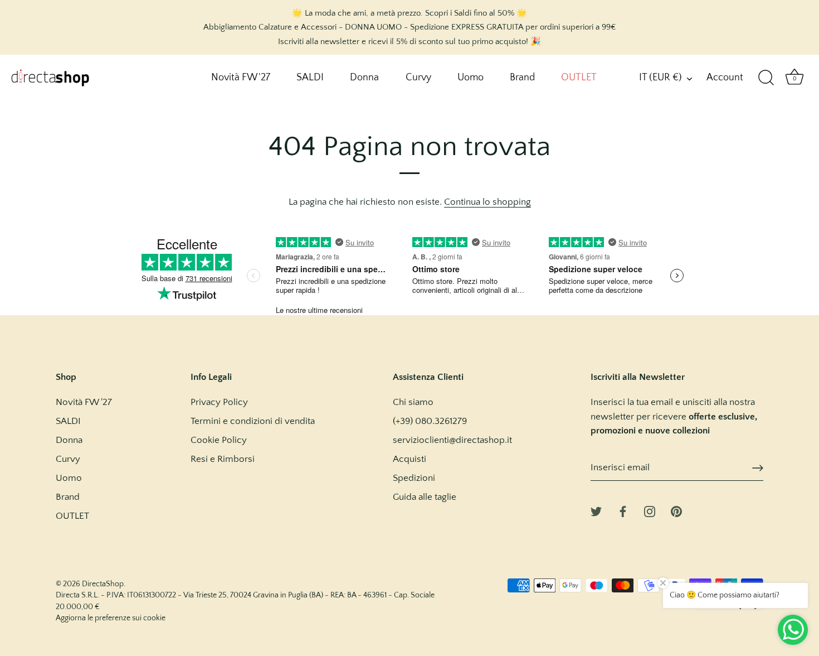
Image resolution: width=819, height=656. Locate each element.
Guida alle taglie (424, 497)
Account (724, 77)
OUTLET (579, 77)
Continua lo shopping (487, 202)
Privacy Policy (219, 402)
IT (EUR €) (660, 77)
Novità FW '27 (240, 77)
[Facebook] (622, 511)
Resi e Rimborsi (223, 459)
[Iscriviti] (757, 468)
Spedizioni (414, 478)
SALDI (310, 77)
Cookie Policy (219, 440)
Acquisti (409, 459)
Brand (522, 77)
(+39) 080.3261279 (430, 421)
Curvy (418, 77)
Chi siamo (413, 402)
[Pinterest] (676, 511)
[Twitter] (596, 511)
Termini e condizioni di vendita (253, 421)
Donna (364, 77)
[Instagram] (649, 511)
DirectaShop (103, 584)
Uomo (470, 77)
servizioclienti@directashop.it (452, 440)
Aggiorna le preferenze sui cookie (110, 618)
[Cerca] (766, 78)
